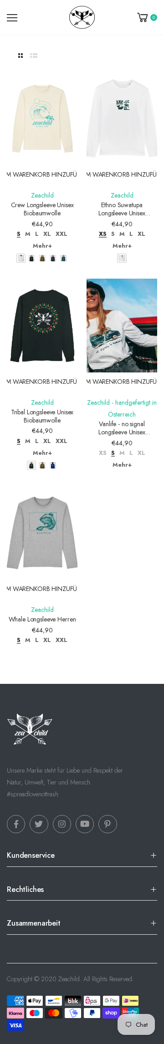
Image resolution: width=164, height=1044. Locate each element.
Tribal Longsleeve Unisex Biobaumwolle (42, 416)
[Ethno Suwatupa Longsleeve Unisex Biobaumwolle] (122, 118)
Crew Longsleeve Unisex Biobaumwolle (42, 209)
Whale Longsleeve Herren (42, 619)
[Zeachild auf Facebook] (16, 824)
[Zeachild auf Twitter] (39, 824)
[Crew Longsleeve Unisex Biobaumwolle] (42, 118)
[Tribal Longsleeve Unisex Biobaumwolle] (42, 326)
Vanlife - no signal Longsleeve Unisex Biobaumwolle (121, 431)
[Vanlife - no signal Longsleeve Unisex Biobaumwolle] (122, 326)
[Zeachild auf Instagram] (62, 824)
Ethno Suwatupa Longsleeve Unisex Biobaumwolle (121, 212)
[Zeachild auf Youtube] (85, 824)
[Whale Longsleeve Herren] (42, 533)
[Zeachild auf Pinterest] (107, 824)
